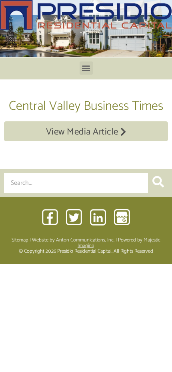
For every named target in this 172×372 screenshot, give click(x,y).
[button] (86, 68)
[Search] (158, 183)
